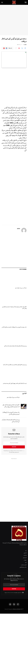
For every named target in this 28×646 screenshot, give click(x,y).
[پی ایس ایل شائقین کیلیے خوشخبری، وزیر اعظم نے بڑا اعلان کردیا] (14, 356)
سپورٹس (25, 560)
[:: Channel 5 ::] (14, 2)
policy (16, 592)
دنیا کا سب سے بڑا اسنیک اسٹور (21, 288)
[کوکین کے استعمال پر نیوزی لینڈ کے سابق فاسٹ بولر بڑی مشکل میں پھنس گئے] (14, 298)
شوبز (26, 562)
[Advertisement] (14, 20)
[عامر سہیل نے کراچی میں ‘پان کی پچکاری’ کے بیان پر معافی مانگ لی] (14, 318)
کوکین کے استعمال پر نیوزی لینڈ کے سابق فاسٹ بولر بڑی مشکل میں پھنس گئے (14, 307)
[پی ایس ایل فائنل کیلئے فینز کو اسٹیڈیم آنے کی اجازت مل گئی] (14, 337)
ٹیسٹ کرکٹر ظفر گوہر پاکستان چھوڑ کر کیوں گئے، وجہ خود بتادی (15, 383)
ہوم (26, 550)
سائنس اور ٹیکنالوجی (23, 567)
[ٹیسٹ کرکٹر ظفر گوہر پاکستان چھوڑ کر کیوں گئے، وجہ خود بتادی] (14, 374)
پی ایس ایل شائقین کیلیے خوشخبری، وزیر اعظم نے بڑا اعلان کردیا (15, 365)
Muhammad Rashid (16, 609)
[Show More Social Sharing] (16, 48)
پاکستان (25, 555)
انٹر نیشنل (25, 557)
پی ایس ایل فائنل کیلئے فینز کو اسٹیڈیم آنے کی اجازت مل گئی (15, 346)
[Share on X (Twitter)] (22, 48)
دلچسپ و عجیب (24, 565)
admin (25, 44)
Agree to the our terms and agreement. (13, 592)
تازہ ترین (25, 553)
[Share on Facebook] (25, 48)
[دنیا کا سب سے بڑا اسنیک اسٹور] (14, 279)
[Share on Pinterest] (19, 48)
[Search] (2, 2)
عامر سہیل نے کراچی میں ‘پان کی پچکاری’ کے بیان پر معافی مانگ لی (14, 327)
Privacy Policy (11, 452)
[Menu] (26, 2)
